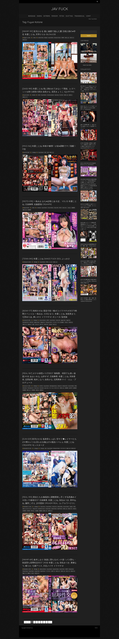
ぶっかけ (50, 262)
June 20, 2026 (26, 152)
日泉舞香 (24, 390)
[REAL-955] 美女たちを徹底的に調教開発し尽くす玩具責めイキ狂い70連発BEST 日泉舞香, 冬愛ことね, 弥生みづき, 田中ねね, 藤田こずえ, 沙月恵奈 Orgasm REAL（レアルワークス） (49, 500)
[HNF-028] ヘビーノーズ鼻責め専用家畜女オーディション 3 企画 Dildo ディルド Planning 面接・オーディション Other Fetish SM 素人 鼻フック (88, 226)
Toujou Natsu (31, 571)
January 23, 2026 (27, 320)
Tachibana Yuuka (41, 508)
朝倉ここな (25, 573)
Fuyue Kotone (50, 37)
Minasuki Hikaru (57, 37)
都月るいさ (50, 510)
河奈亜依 (33, 390)
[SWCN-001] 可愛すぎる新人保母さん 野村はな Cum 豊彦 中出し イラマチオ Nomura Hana (88, 262)
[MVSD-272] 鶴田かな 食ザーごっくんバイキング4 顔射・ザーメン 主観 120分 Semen (88, 205)
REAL (76, 385)
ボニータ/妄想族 (61, 322)
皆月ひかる (25, 39)
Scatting (69, 16)
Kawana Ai (60, 385)
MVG (45, 152)
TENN (47, 262)
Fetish (61, 16)
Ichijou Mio (56, 207)
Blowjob (45, 37)
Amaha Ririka (40, 37)
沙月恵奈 (28, 510)
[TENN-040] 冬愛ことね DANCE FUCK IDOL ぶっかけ (46, 258)
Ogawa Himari (37, 322)
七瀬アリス (53, 571)
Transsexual (79, 16)
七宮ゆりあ (71, 322)
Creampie (39, 207)
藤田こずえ (45, 510)
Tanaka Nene (48, 508)
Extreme (46, 16)
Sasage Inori (42, 322)
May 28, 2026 (26, 207)
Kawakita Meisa (56, 569)
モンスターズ (63, 448)
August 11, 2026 (27, 37)
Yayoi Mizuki (59, 508)
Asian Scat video (87, 65)
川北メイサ (68, 571)
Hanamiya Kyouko (50, 95)
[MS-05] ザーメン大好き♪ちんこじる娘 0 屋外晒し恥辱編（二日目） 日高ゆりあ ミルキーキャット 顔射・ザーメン (89, 88)
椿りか (33, 573)
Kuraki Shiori (62, 569)
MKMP (63, 37)
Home (90, 18)
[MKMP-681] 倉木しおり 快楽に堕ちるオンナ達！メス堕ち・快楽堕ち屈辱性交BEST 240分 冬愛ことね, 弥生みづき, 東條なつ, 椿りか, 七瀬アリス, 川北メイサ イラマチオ (49, 562)
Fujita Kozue (42, 506)
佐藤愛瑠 (73, 207)
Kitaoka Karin (65, 385)
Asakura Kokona (43, 569)
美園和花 (40, 510)
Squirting (56, 95)
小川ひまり (37, 324)
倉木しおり (58, 571)
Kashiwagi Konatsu (53, 385)
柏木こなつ (29, 390)
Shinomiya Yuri (30, 388)
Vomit (88, 16)
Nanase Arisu (71, 569)
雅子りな (54, 324)
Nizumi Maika (71, 385)
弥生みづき (70, 508)
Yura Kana (61, 95)
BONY (48, 320)
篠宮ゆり (41, 390)
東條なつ (29, 573)
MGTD (60, 207)
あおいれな (46, 388)
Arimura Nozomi (43, 320)
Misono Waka (60, 506)
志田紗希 (74, 388)
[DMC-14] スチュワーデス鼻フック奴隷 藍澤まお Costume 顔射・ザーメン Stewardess (89, 107)
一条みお (69, 207)
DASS (39, 95)
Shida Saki (25, 388)
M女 (48, 152)
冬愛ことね (67, 37)
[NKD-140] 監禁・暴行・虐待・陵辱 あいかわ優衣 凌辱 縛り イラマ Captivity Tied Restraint (88, 299)
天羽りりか (72, 37)
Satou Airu (64, 207)
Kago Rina (68, 320)
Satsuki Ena (35, 508)
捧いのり (41, 324)
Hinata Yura (54, 506)
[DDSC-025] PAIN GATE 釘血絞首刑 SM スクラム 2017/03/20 (88, 163)
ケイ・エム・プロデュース (54, 388)
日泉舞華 (29, 209)
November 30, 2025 (27, 448)
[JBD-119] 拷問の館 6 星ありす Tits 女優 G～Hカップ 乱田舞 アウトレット (88, 126)
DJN (45, 448)
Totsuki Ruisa (54, 508)
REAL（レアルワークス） (27, 508)
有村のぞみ (46, 324)
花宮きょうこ (25, 97)
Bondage (31, 16)
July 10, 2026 (26, 95)
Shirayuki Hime (49, 322)
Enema (39, 16)
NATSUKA (31, 322)
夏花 (33, 324)
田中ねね (32, 510)
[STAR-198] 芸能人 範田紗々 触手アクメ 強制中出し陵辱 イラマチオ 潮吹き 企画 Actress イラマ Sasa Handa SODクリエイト (88, 145)
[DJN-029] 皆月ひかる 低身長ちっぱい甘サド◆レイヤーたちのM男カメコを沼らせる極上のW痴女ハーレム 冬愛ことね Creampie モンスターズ (49, 442)
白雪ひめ (50, 324)
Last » (50, 622)
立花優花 (36, 510)
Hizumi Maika (50, 207)
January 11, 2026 (27, 385)
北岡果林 (66, 388)
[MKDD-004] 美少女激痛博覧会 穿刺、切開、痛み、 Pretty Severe (88, 245)
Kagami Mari (63, 320)
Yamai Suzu (36, 388)
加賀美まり (30, 324)
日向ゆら (74, 508)
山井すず (70, 388)
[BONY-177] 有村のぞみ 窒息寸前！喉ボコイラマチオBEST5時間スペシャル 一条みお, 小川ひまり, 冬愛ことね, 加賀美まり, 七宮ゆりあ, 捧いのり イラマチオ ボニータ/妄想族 (49, 314)
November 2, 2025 (27, 569)
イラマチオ (55, 322)
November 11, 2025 (27, 506)
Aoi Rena (41, 385)
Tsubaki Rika (37, 571)
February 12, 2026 (27, 262)
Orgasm (71, 506)
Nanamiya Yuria (26, 322)
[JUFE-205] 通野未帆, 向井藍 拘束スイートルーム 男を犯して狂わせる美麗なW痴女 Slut (89, 281)
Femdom (54, 16)
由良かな (70, 95)
